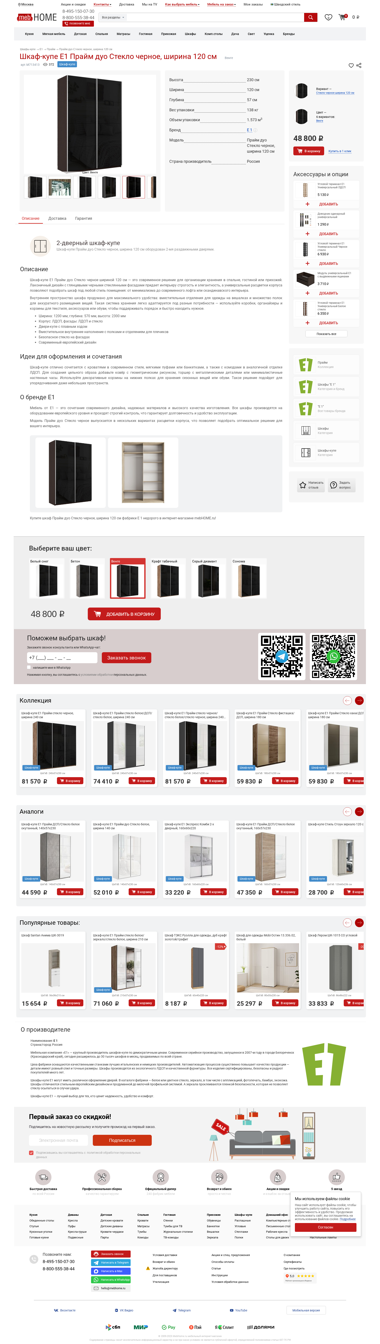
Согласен (325, 1227)
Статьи (216, 1268)
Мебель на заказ (220, 4)
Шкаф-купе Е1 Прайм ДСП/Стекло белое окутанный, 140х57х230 (50, 826)
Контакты (101, 4)
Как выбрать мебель (181, 4)
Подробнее (348, 1219)
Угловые (240, 1226)
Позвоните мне (79, 23)
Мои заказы (253, 4)
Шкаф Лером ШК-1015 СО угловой (332, 935)
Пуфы (71, 1226)
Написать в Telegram (115, 1262)
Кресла (73, 1220)
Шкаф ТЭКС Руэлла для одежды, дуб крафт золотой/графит (196, 937)
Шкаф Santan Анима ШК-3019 (42, 935)
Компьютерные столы (281, 1220)
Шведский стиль (286, 4)
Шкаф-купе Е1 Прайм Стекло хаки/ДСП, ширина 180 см (336, 715)
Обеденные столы (41, 1220)
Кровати (142, 1220)
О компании (292, 1255)
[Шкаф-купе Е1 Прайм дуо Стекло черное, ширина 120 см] (35, 187)
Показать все (326, 334)
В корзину (312, 151)
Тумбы (141, 1231)
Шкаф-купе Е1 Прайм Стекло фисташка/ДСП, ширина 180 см (265, 715)
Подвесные (75, 1237)
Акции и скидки (73, 4)
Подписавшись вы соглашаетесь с (88, 1155)
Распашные (243, 1220)
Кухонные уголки (40, 1231)
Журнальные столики (178, 1231)
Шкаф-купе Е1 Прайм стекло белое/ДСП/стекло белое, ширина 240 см (122, 715)
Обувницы (214, 1220)
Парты (104, 1237)
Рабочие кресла (276, 1231)
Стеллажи (241, 1231)
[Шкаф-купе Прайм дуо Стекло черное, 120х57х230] (84, 187)
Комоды (142, 1237)
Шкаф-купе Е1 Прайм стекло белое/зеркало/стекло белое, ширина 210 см (120, 937)
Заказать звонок (126, 658)
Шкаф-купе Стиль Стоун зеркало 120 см (337, 824)
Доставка (126, 4)
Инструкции (220, 1275)
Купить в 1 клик (340, 151)
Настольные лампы (323, 1237)
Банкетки (213, 1226)
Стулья (34, 1226)
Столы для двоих (277, 1237)
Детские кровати (111, 1220)
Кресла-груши (77, 1231)
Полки (239, 1237)
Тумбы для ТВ (172, 1226)
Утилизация (161, 1282)
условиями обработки (97, 674)
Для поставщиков (165, 1275)
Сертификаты (293, 1261)
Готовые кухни (39, 1237)
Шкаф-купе (67, 64)
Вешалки (213, 1231)
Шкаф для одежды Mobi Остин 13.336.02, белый (266, 937)
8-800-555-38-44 (78, 17)
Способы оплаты (223, 1261)
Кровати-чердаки (112, 1231)
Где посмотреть (294, 1268)
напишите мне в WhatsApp (52, 667)
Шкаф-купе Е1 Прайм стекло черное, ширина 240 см (47, 715)
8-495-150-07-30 (78, 11)
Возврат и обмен (164, 1261)
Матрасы (143, 1226)
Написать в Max (111, 1271)
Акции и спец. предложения (231, 1255)
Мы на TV (149, 4)
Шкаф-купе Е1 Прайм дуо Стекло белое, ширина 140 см (121, 826)
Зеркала (212, 1237)
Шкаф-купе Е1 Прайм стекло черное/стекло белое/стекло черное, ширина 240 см (194, 715)
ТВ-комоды (171, 1237)
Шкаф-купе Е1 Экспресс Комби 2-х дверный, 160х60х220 (189, 826)
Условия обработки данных (230, 1282)
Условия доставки (165, 1255)
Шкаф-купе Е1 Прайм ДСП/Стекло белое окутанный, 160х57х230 (265, 826)
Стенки (168, 1220)
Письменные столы (279, 1226)
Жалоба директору (165, 1268)
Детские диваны (111, 1226)
